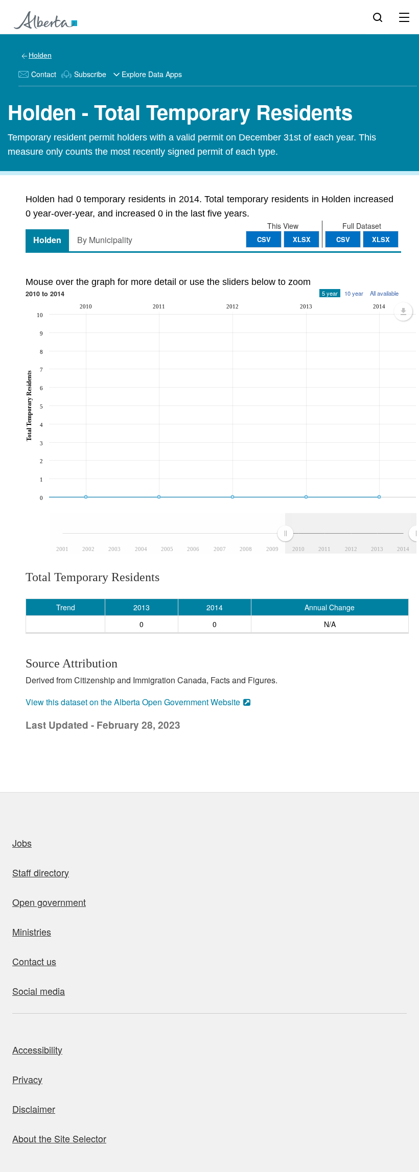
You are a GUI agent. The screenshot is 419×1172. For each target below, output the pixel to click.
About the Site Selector (59, 1138)
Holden (40, 55)
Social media (38, 990)
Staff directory (40, 872)
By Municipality (104, 240)
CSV (343, 239)
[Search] (377, 17)
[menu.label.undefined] (403, 311)
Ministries (31, 931)
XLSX (381, 239)
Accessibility (37, 1049)
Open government (49, 901)
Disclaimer (33, 1108)
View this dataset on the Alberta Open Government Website (133, 702)
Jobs (22, 842)
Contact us (34, 961)
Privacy (27, 1079)
